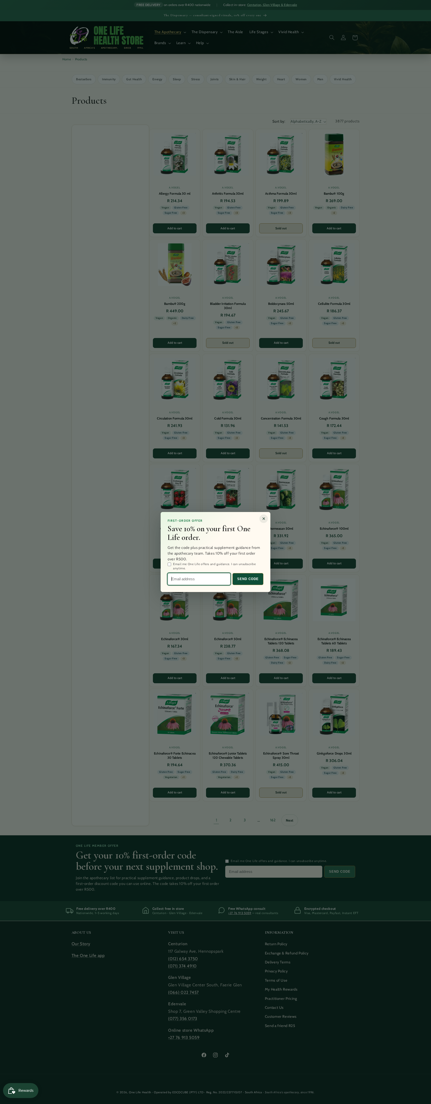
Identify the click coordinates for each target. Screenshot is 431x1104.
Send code (248, 579)
